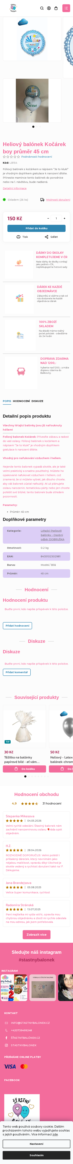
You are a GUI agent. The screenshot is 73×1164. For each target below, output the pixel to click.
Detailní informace (15, 188)
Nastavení (36, 1144)
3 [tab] (40, 126)
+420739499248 (21, 1030)
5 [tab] (38, 776)
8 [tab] (48, 776)
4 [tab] (35, 776)
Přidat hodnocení (17, 625)
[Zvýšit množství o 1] (64, 218)
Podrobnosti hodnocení (36, 156)
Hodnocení (21, 401)
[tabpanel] (32, 100)
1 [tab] (33, 127)
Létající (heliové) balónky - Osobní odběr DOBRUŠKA (52, 535)
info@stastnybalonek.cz (30, 1022)
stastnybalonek (23, 1045)
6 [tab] (41, 776)
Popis (7, 401)
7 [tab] (45, 776)
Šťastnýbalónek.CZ (25, 1037)
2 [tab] (37, 126)
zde (55, 1134)
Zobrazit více (37, 934)
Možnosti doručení (58, 199)
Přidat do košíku (36, 228)
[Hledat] (41, 8)
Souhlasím (37, 1155)
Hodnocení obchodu (36, 794)
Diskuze (37, 401)
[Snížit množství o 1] (48, 218)
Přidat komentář (17, 672)
